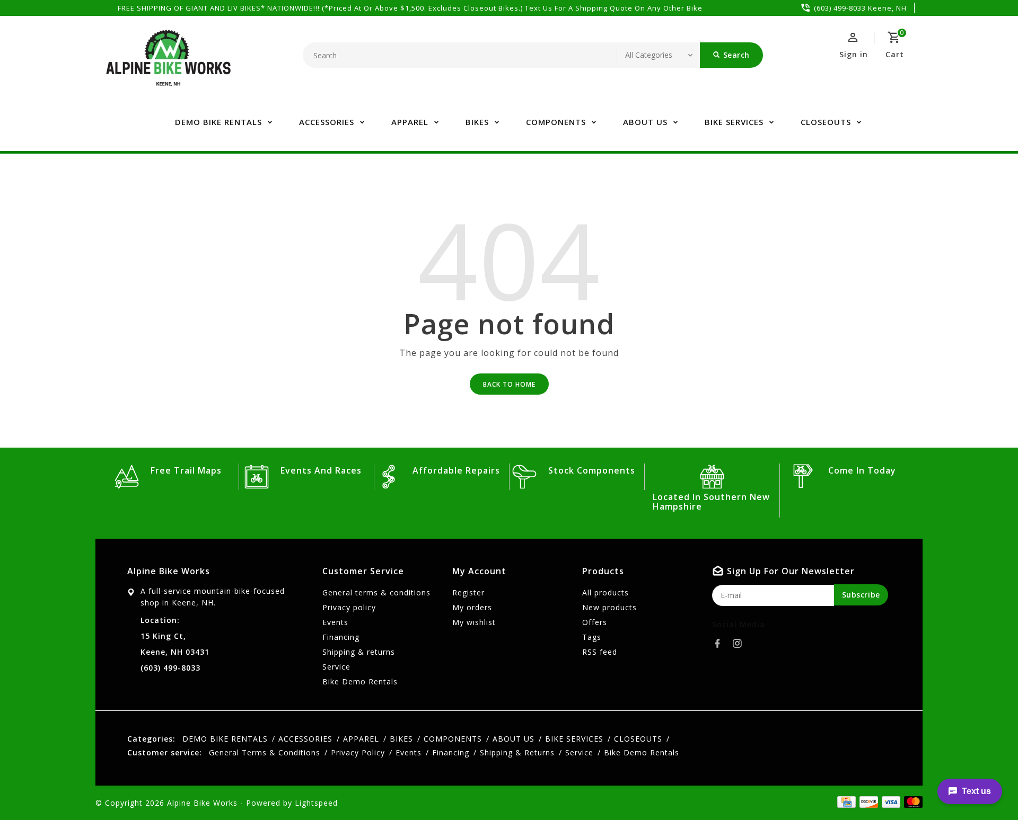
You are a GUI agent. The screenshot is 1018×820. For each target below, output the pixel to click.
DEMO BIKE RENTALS (218, 122)
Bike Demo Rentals (360, 681)
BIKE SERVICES (734, 122)
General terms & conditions (376, 592)
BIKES (477, 122)
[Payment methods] (911, 802)
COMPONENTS (556, 122)
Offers (594, 622)
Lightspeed (316, 803)
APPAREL (409, 122)
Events (335, 622)
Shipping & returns (358, 652)
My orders (472, 607)
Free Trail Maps (186, 470)
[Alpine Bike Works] (168, 63)
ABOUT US (645, 122)
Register (468, 592)
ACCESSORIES (326, 122)
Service (336, 667)
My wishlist (474, 622)
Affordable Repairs (456, 470)
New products (609, 607)
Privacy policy (349, 607)
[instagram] (740, 643)
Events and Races (321, 470)
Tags (591, 637)
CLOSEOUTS (826, 122)
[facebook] (720, 643)
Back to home (509, 384)
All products (605, 592)
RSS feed (599, 652)
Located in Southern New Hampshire (711, 501)
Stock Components (591, 470)
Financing (340, 637)
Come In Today (862, 470)
